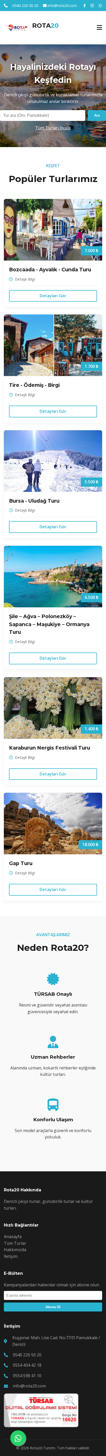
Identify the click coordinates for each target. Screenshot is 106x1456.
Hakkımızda (15, 1249)
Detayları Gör (53, 296)
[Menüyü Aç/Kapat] (99, 27)
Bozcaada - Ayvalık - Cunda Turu (50, 269)
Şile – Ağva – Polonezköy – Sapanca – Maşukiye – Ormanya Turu (49, 624)
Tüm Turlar (15, 1243)
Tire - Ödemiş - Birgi (34, 385)
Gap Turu (20, 863)
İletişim (10, 1256)
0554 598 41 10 (27, 1375)
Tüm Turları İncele (53, 128)
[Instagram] (92, 5)
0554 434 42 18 (27, 1365)
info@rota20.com (62, 5)
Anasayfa (13, 1236)
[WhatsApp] (100, 5)
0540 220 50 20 (25, 5)
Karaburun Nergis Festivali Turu (49, 748)
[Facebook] (84, 5)
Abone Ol (53, 1307)
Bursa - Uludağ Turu (34, 501)
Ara (97, 115)
